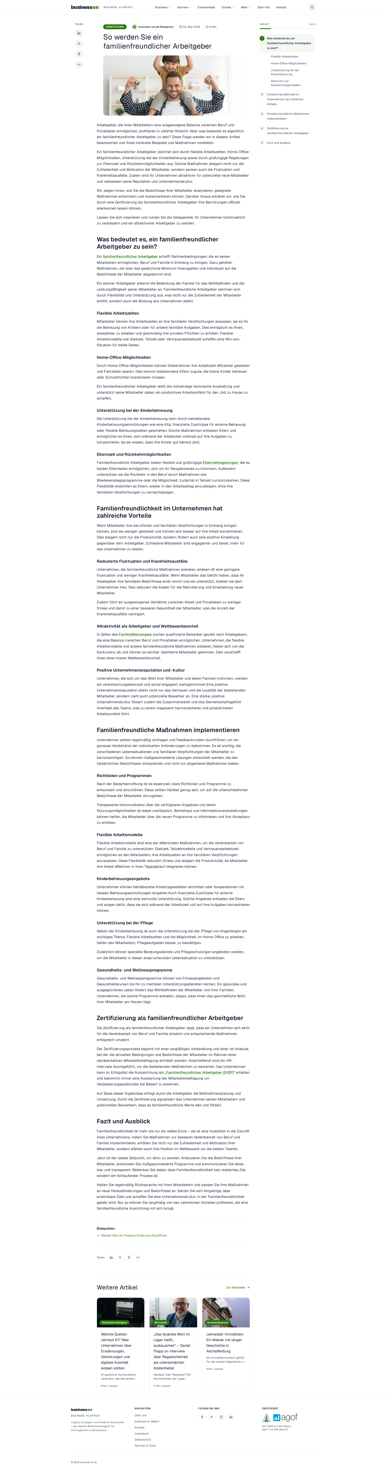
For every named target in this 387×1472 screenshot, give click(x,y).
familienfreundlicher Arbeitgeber (130, 256)
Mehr (244, 7)
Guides (226, 7)
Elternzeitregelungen (220, 462)
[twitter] (211, 1417)
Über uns (140, 1415)
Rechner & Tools (145, 1445)
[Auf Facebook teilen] (79, 54)
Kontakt (281, 7)
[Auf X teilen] (79, 44)
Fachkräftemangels (135, 634)
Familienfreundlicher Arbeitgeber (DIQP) (200, 1072)
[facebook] (202, 1417)
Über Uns (263, 7)
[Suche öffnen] (312, 7)
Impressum (142, 1433)
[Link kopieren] (79, 65)
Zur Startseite (236, 1287)
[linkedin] (231, 1417)
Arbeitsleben (115, 26)
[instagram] (221, 1417)
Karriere (182, 7)
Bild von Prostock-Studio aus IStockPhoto (139, 1235)
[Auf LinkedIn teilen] (79, 33)
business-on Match (147, 1421)
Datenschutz (143, 1439)
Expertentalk (206, 7)
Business (161, 7)
